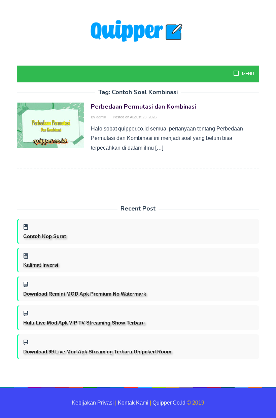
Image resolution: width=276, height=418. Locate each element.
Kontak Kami (133, 403)
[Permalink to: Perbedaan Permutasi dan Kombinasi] (50, 125)
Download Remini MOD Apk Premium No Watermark (84, 294)
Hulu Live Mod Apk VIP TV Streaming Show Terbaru (84, 323)
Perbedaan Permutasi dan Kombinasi (143, 107)
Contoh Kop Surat (44, 236)
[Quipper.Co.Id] (138, 31)
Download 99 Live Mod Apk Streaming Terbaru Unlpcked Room (97, 351)
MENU (247, 74)
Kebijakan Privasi (93, 403)
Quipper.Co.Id (168, 403)
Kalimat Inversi (40, 265)
